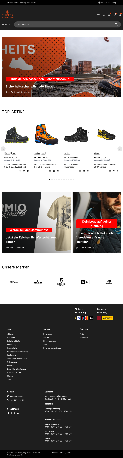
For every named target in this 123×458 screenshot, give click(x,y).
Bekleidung (11, 344)
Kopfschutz (11, 355)
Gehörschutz (12, 362)
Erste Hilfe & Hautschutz (16, 369)
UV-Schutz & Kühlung (15, 372)
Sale (9, 379)
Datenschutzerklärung (52, 348)
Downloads (47, 334)
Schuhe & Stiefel (13, 341)
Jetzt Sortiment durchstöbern (19, 92)
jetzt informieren (83, 247)
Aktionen (10, 334)
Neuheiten (11, 337)
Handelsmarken (49, 341)
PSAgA (10, 376)
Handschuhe (12, 348)
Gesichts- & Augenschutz (17, 358)
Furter (82, 334)
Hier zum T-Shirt (13, 247)
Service (46, 337)
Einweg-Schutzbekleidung (17, 351)
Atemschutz (12, 365)
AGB (45, 344)
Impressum (84, 337)
